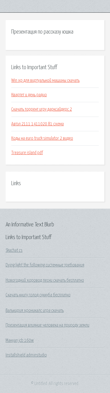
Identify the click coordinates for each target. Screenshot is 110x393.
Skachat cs (14, 250)
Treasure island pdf (27, 152)
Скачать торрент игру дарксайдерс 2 (41, 109)
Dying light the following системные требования (45, 265)
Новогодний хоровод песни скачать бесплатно (45, 280)
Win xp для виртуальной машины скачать (45, 80)
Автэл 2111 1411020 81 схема (37, 124)
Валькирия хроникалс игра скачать (35, 310)
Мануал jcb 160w (20, 340)
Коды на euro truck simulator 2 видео (42, 138)
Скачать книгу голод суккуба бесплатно (38, 295)
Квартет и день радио (29, 95)
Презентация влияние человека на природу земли (47, 325)
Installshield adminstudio (26, 355)
